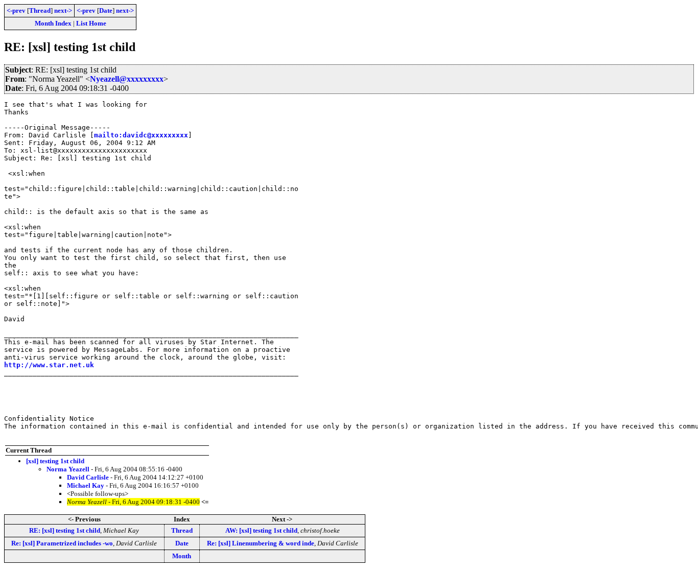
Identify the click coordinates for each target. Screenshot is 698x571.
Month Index (53, 23)
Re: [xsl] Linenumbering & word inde (260, 543)
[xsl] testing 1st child (55, 461)
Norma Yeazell (67, 469)
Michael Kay (85, 485)
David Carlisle (88, 477)
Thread (40, 10)
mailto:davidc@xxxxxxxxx (141, 135)
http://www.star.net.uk (49, 365)
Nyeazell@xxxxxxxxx (127, 79)
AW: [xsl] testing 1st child (261, 530)
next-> (63, 10)
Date (105, 10)
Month (181, 556)
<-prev (16, 10)
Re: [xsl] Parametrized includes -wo (62, 543)
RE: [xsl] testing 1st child (64, 530)
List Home (91, 23)
